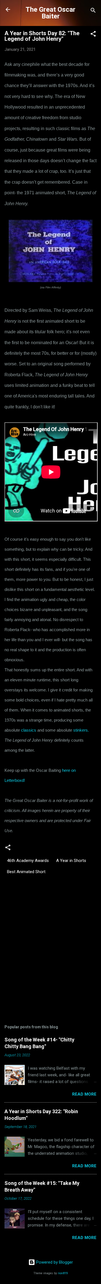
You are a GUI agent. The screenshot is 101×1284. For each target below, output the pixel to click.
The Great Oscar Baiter (50, 13)
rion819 (63, 1273)
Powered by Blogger (54, 1262)
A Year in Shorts (71, 860)
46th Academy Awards (28, 860)
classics (28, 730)
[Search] (93, 11)
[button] (93, 34)
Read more (84, 1094)
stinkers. (81, 730)
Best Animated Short (26, 871)
